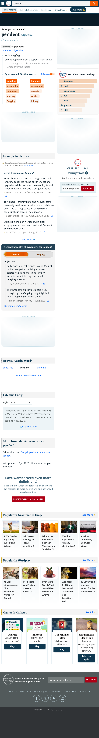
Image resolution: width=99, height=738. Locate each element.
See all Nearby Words (27, 375)
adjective (27, 35)
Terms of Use (84, 691)
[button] (61, 10)
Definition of (12, 50)
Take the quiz (86, 658)
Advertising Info (41, 691)
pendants (8, 367)
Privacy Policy (70, 691)
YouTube (53, 698)
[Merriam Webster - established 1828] (8, 3)
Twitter (45, 698)
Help (10, 691)
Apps (29, 691)
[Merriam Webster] (77, 162)
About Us (19, 691)
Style (5, 402)
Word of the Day (77, 168)
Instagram (62, 698)
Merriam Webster (8, 679)
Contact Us (56, 691)
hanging (40, 254)
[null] (86, 172)
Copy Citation (29, 426)
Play (12, 646)
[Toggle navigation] (3, 3)
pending (41, 367)
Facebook (36, 698)
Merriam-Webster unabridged (28, 499)
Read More (28, 165)
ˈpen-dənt (8, 40)
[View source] (6, 195)
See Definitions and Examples (77, 178)
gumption (76, 173)
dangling (16, 254)
